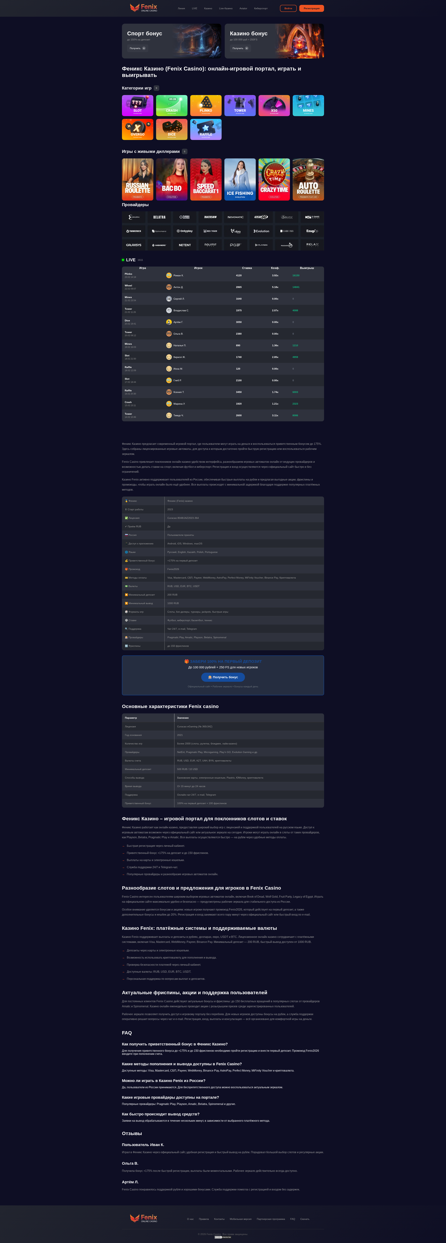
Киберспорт (261, 8)
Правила (204, 1219)
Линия (181, 8)
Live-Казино (226, 8)
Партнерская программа (271, 1219)
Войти (288, 8)
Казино (208, 8)
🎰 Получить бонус (223, 677)
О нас (190, 1219)
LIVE (194, 8)
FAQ (292, 1219)
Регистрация (312, 8)
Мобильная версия (241, 1219)
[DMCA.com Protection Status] (223, 1238)
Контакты (219, 1219)
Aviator (243, 8)
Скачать (304, 1219)
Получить (135, 48)
